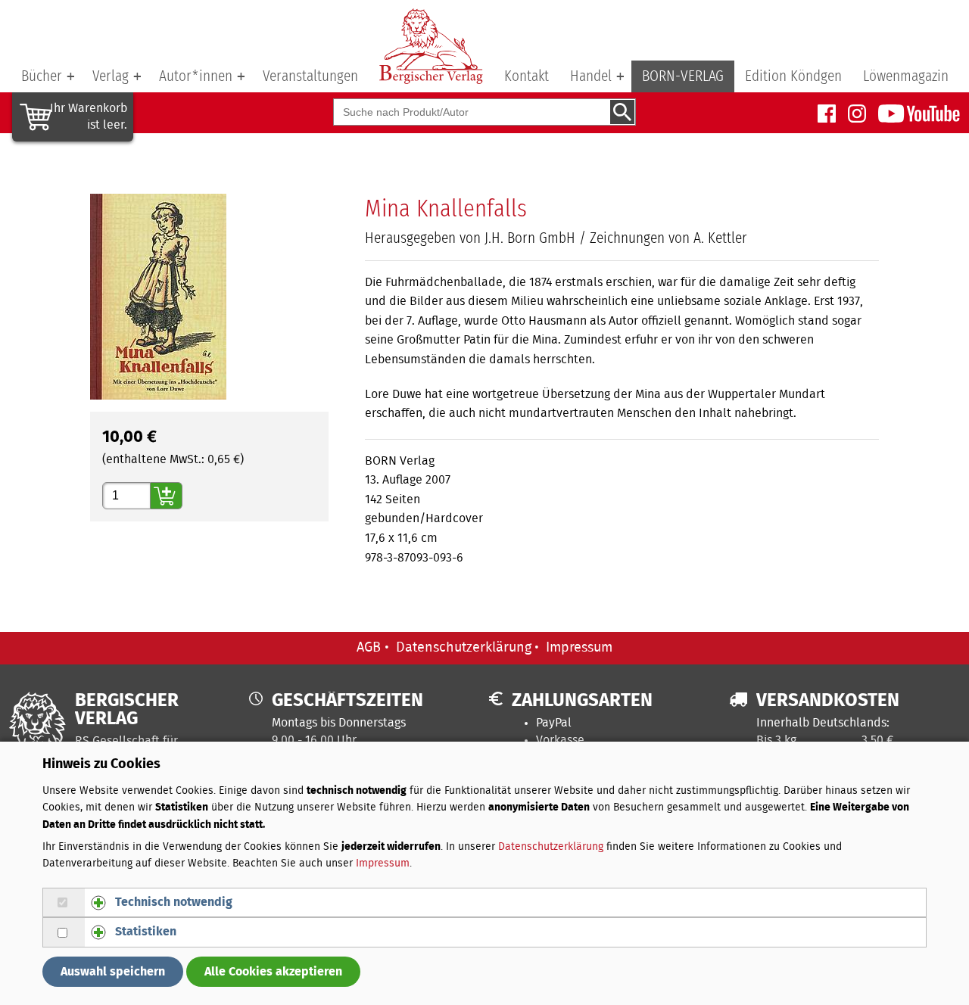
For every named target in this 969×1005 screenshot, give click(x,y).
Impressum (579, 648)
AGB (369, 648)
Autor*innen (195, 76)
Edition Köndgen (793, 76)
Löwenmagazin (906, 76)
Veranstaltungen (310, 76)
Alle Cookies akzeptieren (273, 972)
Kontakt (526, 76)
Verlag (110, 76)
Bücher (41, 76)
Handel (591, 76)
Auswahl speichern (113, 972)
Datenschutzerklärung (463, 648)
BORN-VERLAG (683, 76)
